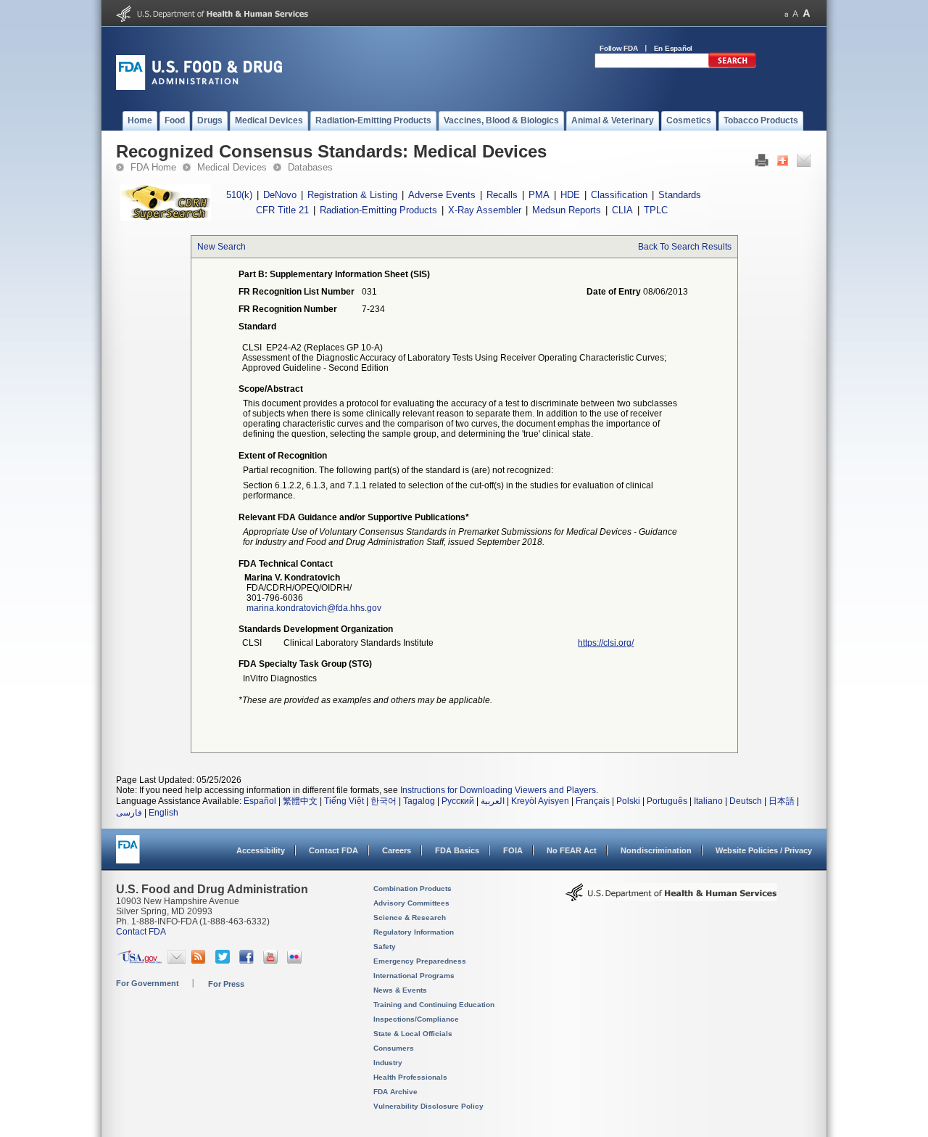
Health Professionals (410, 1077)
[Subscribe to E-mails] (176, 961)
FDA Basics (457, 850)
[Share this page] (783, 164)
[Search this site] (732, 65)
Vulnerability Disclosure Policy (428, 1106)
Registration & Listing (352, 194)
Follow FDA (619, 48)
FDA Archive (395, 1092)
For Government (147, 983)
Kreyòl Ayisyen (540, 801)
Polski (628, 801)
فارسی (129, 813)
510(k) (239, 194)
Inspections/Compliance (416, 1019)
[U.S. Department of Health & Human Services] (671, 897)
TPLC (656, 210)
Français (593, 801)
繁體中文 (300, 801)
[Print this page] (761, 164)
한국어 (383, 801)
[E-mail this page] (804, 164)
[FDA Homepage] (128, 856)
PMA (539, 194)
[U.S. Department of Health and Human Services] (212, 19)
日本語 (781, 801)
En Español (673, 48)
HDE (570, 194)
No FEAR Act (572, 850)
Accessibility (260, 850)
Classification (619, 194)
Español (260, 801)
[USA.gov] (139, 961)
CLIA (622, 210)
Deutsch (745, 801)
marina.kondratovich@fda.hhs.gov (313, 608)
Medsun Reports (566, 210)
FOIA (513, 850)
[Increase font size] (807, 13)
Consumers (393, 1048)
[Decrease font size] (786, 13)
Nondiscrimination (656, 850)
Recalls (502, 194)
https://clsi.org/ (606, 643)
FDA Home (153, 167)
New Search (221, 247)
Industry (387, 1063)
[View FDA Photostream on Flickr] (296, 961)
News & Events (400, 990)
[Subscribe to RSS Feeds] (200, 961)
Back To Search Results (685, 247)
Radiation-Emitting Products (378, 210)
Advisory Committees (411, 903)
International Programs (414, 976)
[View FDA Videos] (272, 961)
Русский (458, 801)
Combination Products (412, 888)
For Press (226, 984)
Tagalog (419, 801)
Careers (396, 850)
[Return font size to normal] (795, 13)
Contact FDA (333, 850)
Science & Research (409, 917)
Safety (384, 947)
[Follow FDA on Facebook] (248, 961)
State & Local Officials (412, 1034)
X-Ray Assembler (484, 210)
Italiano (708, 801)
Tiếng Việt (344, 801)
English (163, 813)
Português (667, 801)
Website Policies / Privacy (764, 850)
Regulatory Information (413, 932)
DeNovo (280, 194)
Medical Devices (232, 167)
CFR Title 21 (282, 210)
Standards (679, 194)
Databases (310, 167)
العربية (493, 801)
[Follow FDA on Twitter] (224, 961)
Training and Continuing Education (433, 1005)
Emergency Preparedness (419, 961)
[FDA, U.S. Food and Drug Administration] (199, 87)
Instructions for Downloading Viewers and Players (498, 790)
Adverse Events (442, 194)
